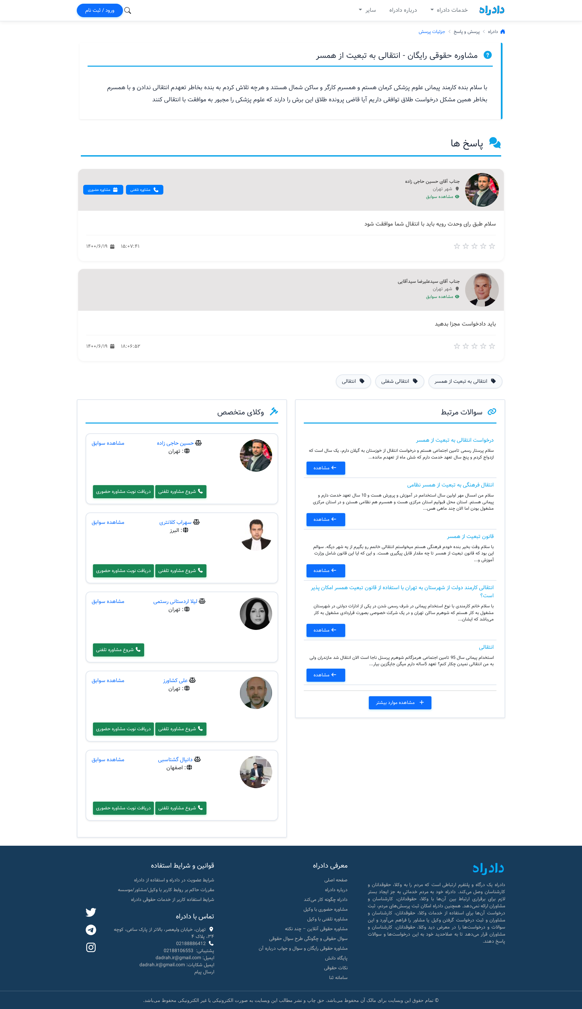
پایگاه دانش (336, 958)
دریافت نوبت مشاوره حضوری (123, 491)
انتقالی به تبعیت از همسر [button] (461, 381)
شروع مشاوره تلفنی (177, 491)
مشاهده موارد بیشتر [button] (396, 702)
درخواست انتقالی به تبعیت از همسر (455, 440)
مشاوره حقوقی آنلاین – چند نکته (316, 929)
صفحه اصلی (336, 880)
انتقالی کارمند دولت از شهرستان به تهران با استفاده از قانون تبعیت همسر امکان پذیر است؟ (402, 591)
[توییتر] (91, 913)
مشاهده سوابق (440, 197)
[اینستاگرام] (91, 948)
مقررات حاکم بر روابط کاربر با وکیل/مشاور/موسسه (166, 890)
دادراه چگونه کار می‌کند (326, 899)
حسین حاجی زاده (175, 443)
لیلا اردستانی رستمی (175, 601)
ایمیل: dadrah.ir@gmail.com (185, 958)
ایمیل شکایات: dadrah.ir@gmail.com (176, 965)
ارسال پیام (204, 972)
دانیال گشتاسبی (175, 759)
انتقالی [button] (349, 381)
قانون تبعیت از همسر (470, 536)
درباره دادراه (403, 10)
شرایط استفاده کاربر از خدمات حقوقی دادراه (172, 899)
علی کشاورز (175, 680)
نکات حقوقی (336, 968)
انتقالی (486, 647)
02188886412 (191, 943)
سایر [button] (370, 10)
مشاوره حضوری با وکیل (325, 909)
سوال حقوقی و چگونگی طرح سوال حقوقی (308, 938)
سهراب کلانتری (175, 522)
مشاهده (322, 468)
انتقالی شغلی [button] (396, 381)
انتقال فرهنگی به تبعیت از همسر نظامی (450, 485)
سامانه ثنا (338, 977)
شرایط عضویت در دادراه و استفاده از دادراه (174, 880)
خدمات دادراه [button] (451, 10)
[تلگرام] (91, 930)
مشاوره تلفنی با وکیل (327, 919)
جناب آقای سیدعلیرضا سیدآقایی (429, 281)
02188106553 (178, 950)
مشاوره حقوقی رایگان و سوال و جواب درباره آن (303, 948)
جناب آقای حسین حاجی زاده (432, 181)
